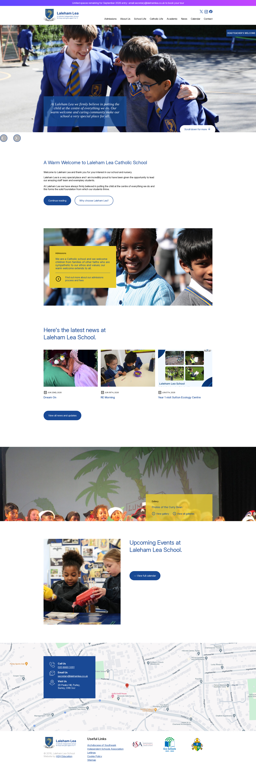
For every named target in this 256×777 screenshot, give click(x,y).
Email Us (63, 672)
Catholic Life (156, 18)
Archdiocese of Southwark (101, 745)
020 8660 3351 (66, 667)
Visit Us (62, 681)
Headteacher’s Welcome (241, 33)
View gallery (160, 513)
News (184, 18)
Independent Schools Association (105, 748)
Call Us (62, 663)
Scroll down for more (197, 129)
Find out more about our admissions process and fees (84, 279)
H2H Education (64, 756)
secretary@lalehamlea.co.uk (73, 676)
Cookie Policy (94, 756)
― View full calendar (145, 575)
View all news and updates (62, 415)
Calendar (195, 18)
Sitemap (91, 760)
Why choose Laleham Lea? (94, 200)
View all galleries (183, 513)
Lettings (91, 752)
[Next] (17, 138)
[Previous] (3, 138)
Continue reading (57, 200)
